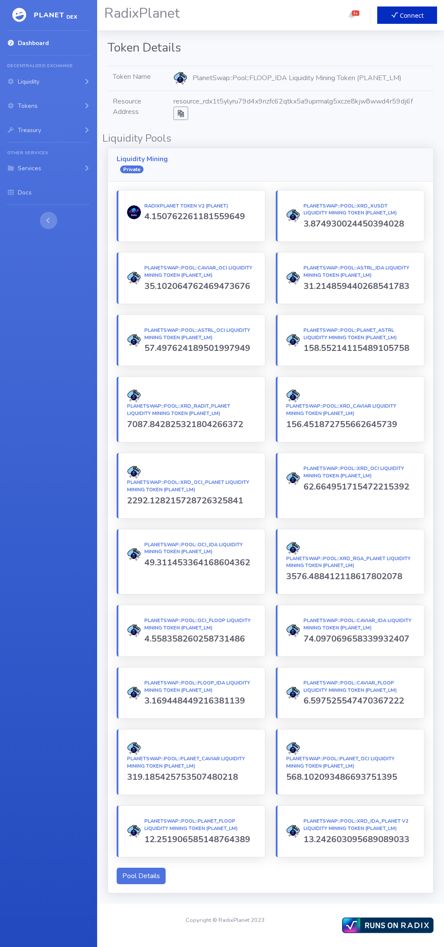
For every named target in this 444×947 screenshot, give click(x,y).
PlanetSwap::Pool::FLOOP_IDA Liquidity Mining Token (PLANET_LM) (197, 687)
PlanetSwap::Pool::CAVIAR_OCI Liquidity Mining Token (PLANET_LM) (198, 272)
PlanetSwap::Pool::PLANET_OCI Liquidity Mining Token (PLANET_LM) (340, 762)
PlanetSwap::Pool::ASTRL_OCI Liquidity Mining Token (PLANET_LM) (197, 334)
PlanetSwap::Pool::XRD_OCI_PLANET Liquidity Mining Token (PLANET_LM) (188, 486)
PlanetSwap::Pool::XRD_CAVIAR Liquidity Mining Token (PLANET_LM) (341, 410)
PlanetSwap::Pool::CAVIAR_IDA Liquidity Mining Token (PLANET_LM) (357, 624)
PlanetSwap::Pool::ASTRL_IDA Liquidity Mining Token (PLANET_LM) (356, 272)
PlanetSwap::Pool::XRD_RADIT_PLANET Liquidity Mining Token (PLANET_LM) (178, 410)
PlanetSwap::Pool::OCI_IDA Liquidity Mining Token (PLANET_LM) (193, 548)
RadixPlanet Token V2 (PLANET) (186, 206)
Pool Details (141, 876)
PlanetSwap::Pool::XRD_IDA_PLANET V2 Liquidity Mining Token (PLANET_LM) (356, 825)
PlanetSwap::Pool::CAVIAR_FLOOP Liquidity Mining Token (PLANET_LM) (350, 687)
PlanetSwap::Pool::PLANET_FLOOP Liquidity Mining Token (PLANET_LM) (191, 825)
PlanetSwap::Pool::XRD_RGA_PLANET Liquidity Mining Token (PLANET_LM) (348, 562)
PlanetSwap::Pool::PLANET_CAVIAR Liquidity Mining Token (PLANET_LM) (186, 762)
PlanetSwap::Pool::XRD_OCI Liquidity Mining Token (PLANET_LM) (354, 472)
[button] (351, 15)
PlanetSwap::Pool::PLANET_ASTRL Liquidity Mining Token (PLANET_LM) (350, 334)
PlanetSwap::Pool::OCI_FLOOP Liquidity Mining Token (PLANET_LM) (197, 624)
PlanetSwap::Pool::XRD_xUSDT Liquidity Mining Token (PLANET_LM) (350, 210)
